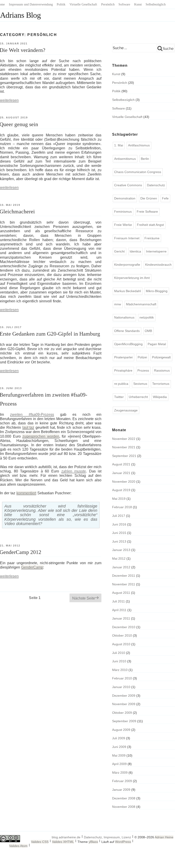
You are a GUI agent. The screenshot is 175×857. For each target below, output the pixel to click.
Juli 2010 (118, 653)
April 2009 (119, 764)
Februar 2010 (122, 678)
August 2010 (121, 644)
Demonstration (124, 198)
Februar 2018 (122, 507)
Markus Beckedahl (127, 291)
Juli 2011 (118, 601)
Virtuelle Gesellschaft (83, 4)
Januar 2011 (121, 618)
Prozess (143, 370)
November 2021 (123, 447)
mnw (117, 304)
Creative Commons (128, 185)
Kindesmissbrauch (158, 264)
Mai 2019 (119, 498)
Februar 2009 (122, 781)
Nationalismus (124, 317)
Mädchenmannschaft (141, 304)
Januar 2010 (121, 687)
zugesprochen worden (40, 436)
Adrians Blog (20, 15)
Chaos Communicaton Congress (137, 172)
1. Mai (118, 145)
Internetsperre (156, 251)
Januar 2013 (121, 550)
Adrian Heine (164, 837)
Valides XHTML (63, 842)
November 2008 (123, 807)
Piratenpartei (123, 357)
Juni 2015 (119, 533)
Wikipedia (160, 397)
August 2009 (121, 730)
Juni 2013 (119, 541)
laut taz (28, 427)
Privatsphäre (123, 370)
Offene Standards (127, 331)
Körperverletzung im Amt (132, 278)
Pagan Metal (157, 344)
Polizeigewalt (161, 357)
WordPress (123, 842)
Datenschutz (156, 185)
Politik (61, 4)
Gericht (119, 251)
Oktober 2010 (122, 635)
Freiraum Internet (126, 238)
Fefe (165, 198)
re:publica (121, 383)
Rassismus (162, 370)
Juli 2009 (118, 738)
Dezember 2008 (123, 798)
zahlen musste (73, 471)
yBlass (93, 842)
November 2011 (123, 584)
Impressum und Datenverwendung (31, 4)
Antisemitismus (125, 159)
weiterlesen (9, 100)
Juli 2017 (118, 516)
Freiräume (152, 238)
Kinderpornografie (127, 264)
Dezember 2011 (123, 575)
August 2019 (121, 490)
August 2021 (121, 464)
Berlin (145, 159)
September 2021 (124, 456)
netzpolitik (146, 317)
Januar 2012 (121, 567)
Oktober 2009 (122, 712)
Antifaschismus (139, 145)
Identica (135, 251)
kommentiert (26, 493)
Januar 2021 (121, 473)
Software (124, 4)
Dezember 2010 (123, 627)
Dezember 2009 (123, 695)
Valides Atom (18, 846)
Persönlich (108, 4)
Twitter (119, 397)
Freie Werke (123, 225)
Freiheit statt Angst (150, 225)
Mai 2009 (119, 755)
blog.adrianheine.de (66, 837)
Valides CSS (40, 842)
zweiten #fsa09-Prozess (32, 414)
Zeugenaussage (126, 410)
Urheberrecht (138, 397)
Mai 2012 (119, 558)
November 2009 (123, 704)
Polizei (142, 357)
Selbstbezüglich (156, 4)
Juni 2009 (119, 747)
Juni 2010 (119, 661)
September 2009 (124, 721)
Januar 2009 (121, 789)
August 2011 (121, 592)
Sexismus (140, 383)
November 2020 (123, 481)
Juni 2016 (119, 524)
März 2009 (120, 772)
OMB (148, 331)
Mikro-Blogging (156, 291)
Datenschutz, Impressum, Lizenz (107, 837)
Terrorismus (160, 383)
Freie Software (147, 211)
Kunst (138, 4)
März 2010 (120, 670)
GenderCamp (32, 567)
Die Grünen (148, 198)
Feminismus (123, 211)
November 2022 (123, 439)
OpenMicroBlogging (128, 344)
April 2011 (119, 610)
